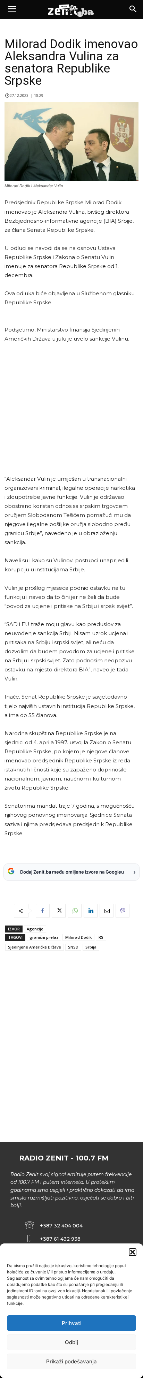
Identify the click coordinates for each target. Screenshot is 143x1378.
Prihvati (72, 1323)
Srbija (90, 947)
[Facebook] (43, 911)
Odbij (71, 1342)
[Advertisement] (70, 409)
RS (101, 937)
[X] (59, 911)
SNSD (73, 947)
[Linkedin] (91, 911)
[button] (132, 1252)
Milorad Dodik (78, 937)
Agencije (35, 928)
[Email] (106, 911)
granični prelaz (44, 937)
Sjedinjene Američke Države (34, 947)
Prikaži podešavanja (71, 1361)
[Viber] (122, 911)
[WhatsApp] (75, 911)
